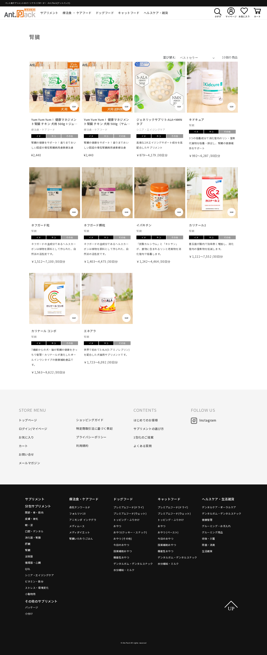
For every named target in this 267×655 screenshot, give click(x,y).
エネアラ (90, 331)
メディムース (77, 526)
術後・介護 (208, 538)
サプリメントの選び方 (149, 429)
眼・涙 (29, 525)
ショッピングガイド (89, 420)
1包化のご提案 (144, 437)
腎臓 (27, 550)
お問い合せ (26, 454)
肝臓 (27, 543)
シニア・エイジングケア (39, 575)
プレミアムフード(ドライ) (128, 507)
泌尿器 (29, 556)
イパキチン (144, 225)
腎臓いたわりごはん (81, 538)
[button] (49, 12)
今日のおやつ (121, 545)
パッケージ (31, 607)
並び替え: (169, 57)
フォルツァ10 (77, 513)
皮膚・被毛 (31, 518)
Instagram (207, 420)
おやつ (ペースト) (168, 532)
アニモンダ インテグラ (82, 519)
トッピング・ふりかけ (126, 519)
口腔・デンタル (34, 531)
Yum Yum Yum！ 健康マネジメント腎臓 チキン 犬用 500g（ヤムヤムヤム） (107, 121)
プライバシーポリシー (91, 437)
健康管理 (207, 519)
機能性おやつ (121, 557)
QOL (27, 569)
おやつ (117, 526)
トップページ (28, 420)
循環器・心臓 (33, 562)
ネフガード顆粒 (94, 225)
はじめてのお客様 (146, 420)
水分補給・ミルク (124, 570)
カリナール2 (197, 225)
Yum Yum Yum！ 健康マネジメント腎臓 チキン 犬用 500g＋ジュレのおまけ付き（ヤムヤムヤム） (54, 121)
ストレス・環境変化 (37, 587)
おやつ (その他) (122, 538)
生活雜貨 (207, 551)
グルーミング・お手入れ (216, 526)
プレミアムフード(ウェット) (129, 513)
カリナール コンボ (43, 331)
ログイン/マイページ (33, 429)
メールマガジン (29, 463)
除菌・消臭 (208, 545)
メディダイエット (79, 532)
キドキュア (196, 119)
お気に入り (26, 437)
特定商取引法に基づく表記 (94, 428)
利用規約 (82, 445)
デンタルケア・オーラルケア (219, 507)
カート (23, 446)
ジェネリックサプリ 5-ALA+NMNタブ (159, 121)
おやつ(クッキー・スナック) (130, 532)
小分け (29, 613)
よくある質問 (143, 446)
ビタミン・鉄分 (34, 581)
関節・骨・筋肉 (34, 512)
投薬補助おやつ (122, 551)
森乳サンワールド (79, 507)
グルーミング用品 (212, 532)
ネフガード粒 (40, 225)
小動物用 (30, 594)
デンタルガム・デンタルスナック (133, 563)
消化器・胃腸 (33, 537)
